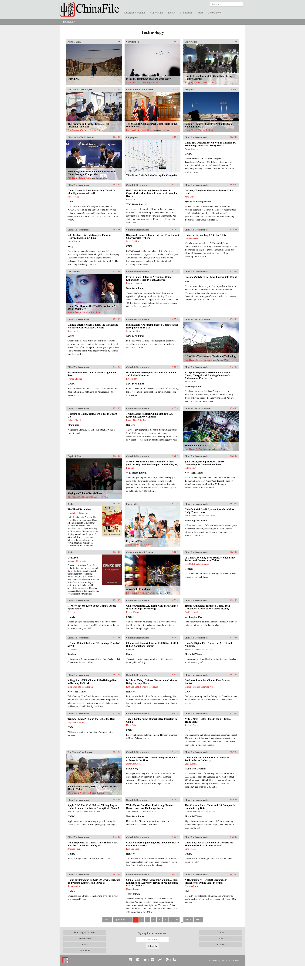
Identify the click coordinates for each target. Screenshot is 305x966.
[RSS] (174, 960)
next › (188, 919)
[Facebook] (138, 960)
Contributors (214, 12)
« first (107, 919)
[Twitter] (145, 960)
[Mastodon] (167, 960)
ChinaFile (91, 9)
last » (198, 919)
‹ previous (120, 919)
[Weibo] (160, 960)
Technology (69, 21)
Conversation (156, 12)
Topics (200, 12)
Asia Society (235, 960)
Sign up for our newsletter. (152, 933)
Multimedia (186, 12)
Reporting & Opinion (134, 12)
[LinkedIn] (130, 960)
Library (172, 12)
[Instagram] (152, 960)
